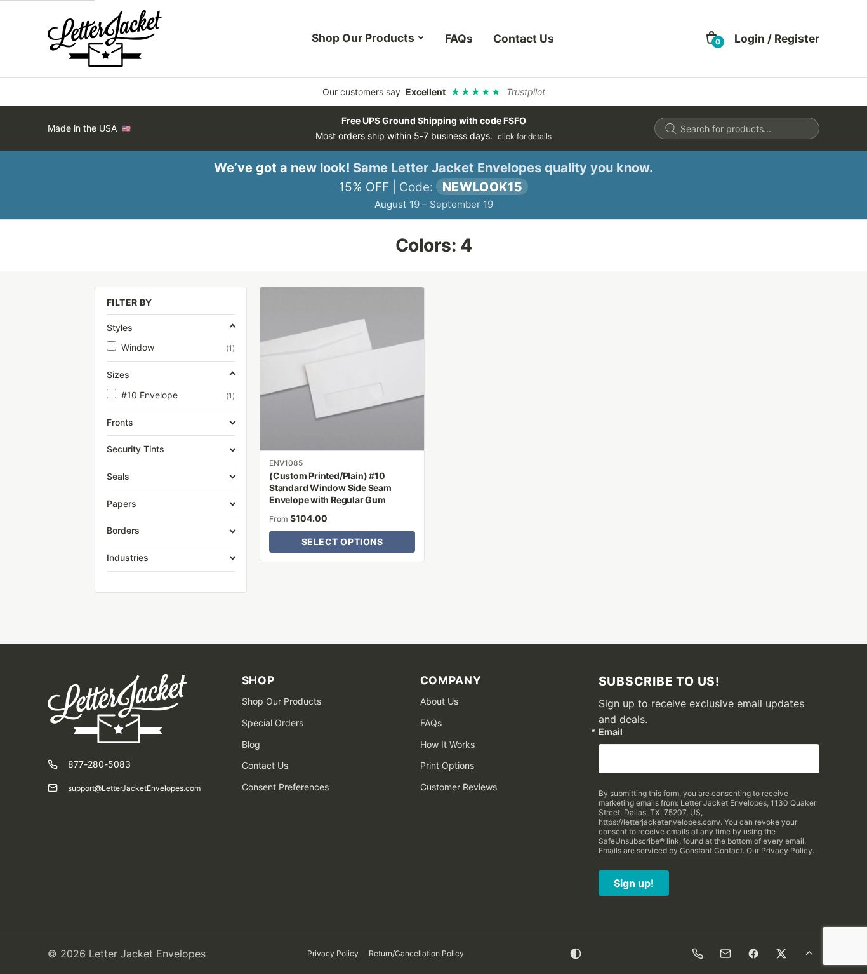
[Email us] (725, 954)
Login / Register (776, 38)
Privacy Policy (333, 953)
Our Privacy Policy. (780, 850)
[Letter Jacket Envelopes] (105, 38)
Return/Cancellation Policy (416, 953)
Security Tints (135, 448)
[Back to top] (809, 954)
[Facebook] (753, 954)
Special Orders (272, 722)
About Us (439, 701)
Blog (251, 744)
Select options (342, 541)
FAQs (459, 38)
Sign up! (634, 883)
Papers (121, 503)
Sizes (118, 374)
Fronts (120, 422)
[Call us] (697, 954)
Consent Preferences (285, 786)
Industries (128, 557)
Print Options (447, 765)
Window (178, 347)
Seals (118, 476)
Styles (120, 327)
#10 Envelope (178, 394)
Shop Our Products (363, 37)
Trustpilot (525, 91)
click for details (525, 136)
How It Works (447, 744)
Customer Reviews (458, 786)
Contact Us (523, 38)
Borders (123, 530)
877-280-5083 (99, 764)
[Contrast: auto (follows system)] (576, 954)
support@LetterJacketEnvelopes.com (134, 788)
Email (611, 731)
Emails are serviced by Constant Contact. (672, 850)
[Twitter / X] (781, 954)
